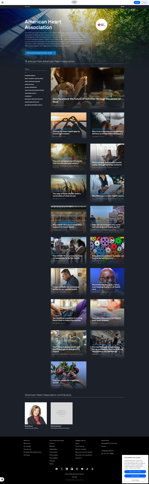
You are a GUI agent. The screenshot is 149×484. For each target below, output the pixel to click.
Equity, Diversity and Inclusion (34, 78)
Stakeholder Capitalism (32, 102)
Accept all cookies (135, 476)
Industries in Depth (30, 93)
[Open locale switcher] (2, 479)
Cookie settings (135, 480)
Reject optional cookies (135, 471)
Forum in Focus (29, 84)
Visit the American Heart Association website (39, 53)
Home (122, 6)
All (26, 72)
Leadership (28, 96)
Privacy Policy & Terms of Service (74, 474)
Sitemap (74, 477)
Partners (27, 6)
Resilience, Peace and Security (34, 99)
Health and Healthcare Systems (34, 90)
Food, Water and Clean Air (32, 81)
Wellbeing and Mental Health (33, 105)
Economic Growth (30, 75)
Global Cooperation (31, 87)
